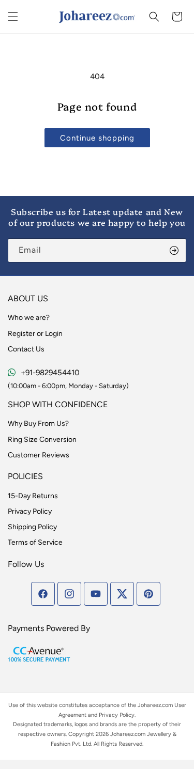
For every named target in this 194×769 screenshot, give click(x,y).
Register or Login (35, 333)
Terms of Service (35, 542)
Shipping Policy (32, 526)
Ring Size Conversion (42, 439)
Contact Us (26, 349)
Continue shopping (97, 138)
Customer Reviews (38, 455)
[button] (13, 16)
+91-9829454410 (50, 372)
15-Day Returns (33, 495)
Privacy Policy (30, 511)
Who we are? (29, 317)
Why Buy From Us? (38, 423)
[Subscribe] (174, 250)
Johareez (149, 705)
